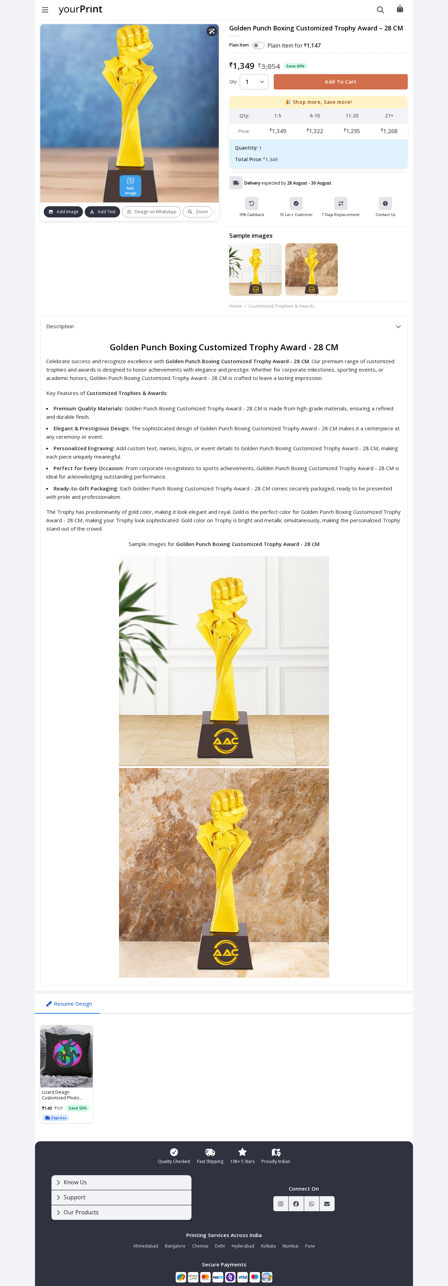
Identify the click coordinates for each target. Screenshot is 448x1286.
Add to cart (341, 81)
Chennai (200, 1246)
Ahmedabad (145, 1246)
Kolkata (268, 1246)
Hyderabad (243, 1246)
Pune (310, 1246)
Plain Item (239, 45)
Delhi (220, 1246)
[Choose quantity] (261, 81)
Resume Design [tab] (73, 1003)
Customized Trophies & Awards (281, 306)
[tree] (121, 1197)
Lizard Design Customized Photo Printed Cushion (60, 1095)
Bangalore (175, 1246)
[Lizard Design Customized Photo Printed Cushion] (66, 1056)
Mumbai (290, 1246)
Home (235, 306)
